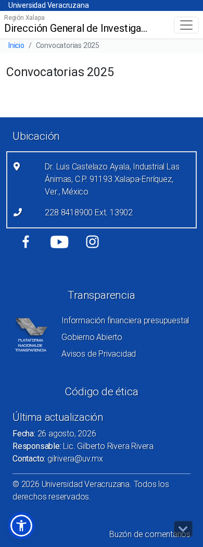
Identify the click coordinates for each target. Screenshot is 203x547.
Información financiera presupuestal (125, 320)
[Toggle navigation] (186, 25)
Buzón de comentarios (150, 534)
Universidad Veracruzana (48, 5)
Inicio (16, 45)
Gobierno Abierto (91, 337)
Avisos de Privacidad (98, 354)
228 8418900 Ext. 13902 (89, 212)
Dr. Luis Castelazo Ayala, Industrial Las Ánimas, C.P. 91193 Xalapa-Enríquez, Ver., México (112, 179)
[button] (21, 526)
